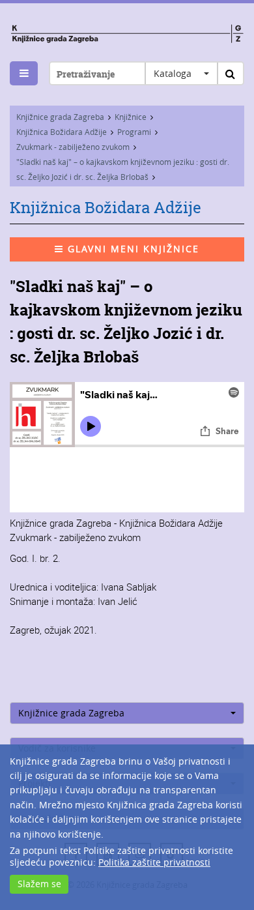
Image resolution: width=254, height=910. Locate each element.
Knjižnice (131, 116)
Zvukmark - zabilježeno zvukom (73, 146)
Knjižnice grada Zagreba (60, 116)
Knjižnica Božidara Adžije (61, 131)
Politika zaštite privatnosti (154, 862)
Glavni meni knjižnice (131, 248)
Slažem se (39, 883)
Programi (134, 131)
